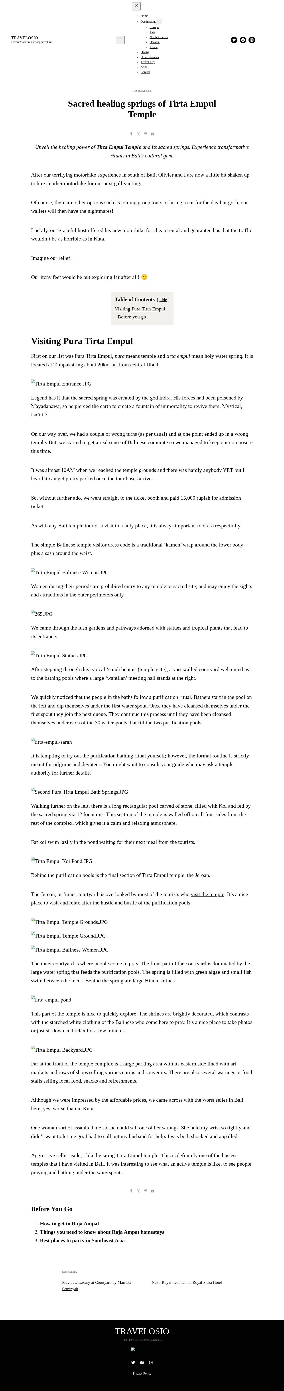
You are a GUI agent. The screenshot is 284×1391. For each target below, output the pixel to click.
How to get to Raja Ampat (69, 1223)
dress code (119, 545)
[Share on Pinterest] (145, 133)
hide (163, 299)
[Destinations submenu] (159, 22)
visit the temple (207, 894)
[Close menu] (136, 6)
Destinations (142, 90)
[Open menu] (120, 40)
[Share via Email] (152, 133)
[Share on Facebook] (131, 133)
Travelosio (24, 38)
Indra (165, 398)
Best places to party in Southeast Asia (82, 1240)
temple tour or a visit (91, 526)
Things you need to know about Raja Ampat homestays (102, 1232)
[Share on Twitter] (138, 133)
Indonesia (69, 1271)
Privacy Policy (142, 1373)
